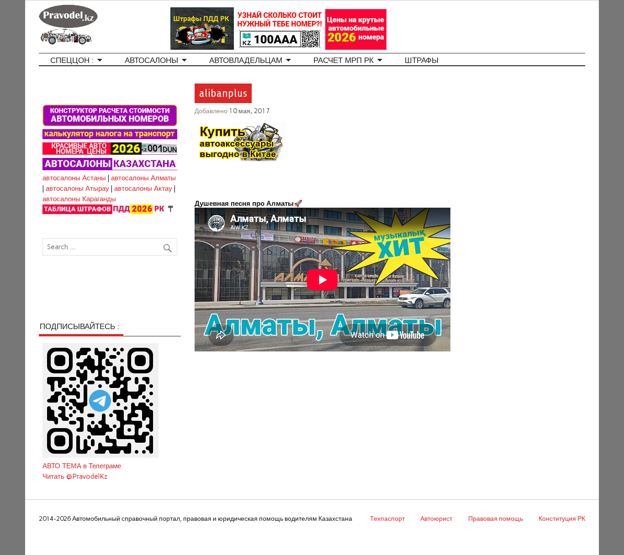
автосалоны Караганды (79, 199)
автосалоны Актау (143, 188)
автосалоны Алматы (143, 178)
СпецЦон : (72, 60)
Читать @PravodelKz (74, 476)
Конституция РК (562, 518)
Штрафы (422, 60)
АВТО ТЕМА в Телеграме (81, 466)
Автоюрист (436, 518)
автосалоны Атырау (77, 188)
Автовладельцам (245, 60)
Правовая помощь (495, 518)
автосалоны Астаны (74, 178)
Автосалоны (151, 60)
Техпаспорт (387, 518)
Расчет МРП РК (343, 60)
